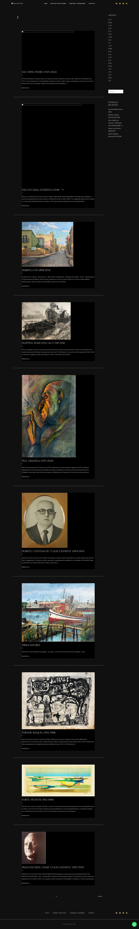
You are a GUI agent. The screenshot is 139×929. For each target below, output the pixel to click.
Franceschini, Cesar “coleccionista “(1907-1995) (53, 867)
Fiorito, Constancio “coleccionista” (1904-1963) (53, 551)
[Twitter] (126, 3)
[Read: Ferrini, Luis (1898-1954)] (47, 244)
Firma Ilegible (31, 645)
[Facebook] (116, 3)
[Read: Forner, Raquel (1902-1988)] (58, 700)
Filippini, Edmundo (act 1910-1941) (43, 343)
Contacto (91, 3)
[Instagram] (120, 3)
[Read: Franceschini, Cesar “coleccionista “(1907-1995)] (34, 847)
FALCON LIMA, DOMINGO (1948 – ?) (43, 190)
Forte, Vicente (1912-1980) (38, 799)
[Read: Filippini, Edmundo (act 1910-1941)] (46, 321)
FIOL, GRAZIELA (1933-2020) (37, 460)
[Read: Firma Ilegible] (58, 612)
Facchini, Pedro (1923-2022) (39, 72)
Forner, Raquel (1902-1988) (39, 732)
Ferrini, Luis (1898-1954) (36, 270)
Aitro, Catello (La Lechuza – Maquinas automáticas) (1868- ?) (115, 123)
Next (100, 896)
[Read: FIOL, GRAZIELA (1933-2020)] (49, 416)
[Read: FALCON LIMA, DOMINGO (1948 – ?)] (51, 145)
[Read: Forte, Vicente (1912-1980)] (58, 780)
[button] (134, 924)
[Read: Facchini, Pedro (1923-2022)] (47, 49)
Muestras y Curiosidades (77, 3)
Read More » (26, 88)
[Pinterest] (123, 3)
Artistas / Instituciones (58, 3)
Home (45, 3)
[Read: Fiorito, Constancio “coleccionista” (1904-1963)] (44, 520)
